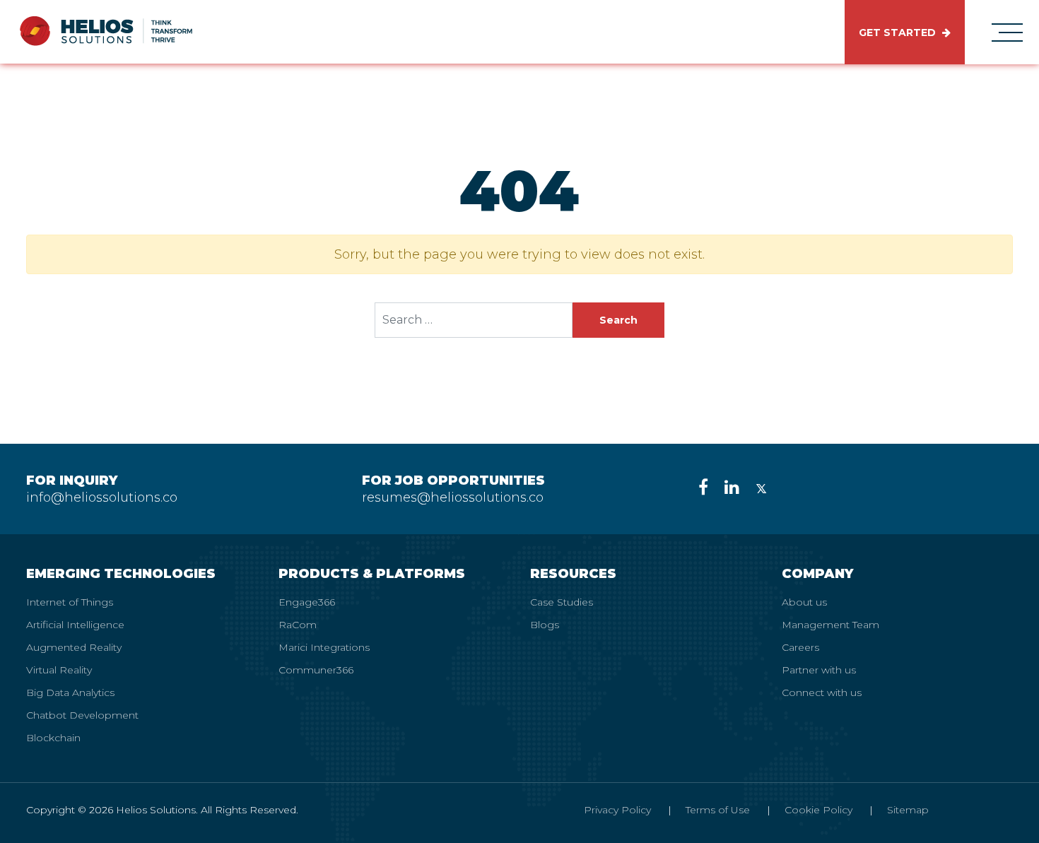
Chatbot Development (82, 715)
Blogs (544, 624)
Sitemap (908, 809)
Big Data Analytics (70, 692)
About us (804, 602)
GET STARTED (899, 32)
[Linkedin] (731, 486)
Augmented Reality (74, 647)
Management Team (830, 624)
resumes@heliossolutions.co (453, 497)
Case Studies (561, 602)
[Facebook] (703, 486)
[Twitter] (761, 486)
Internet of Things (69, 602)
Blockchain (53, 737)
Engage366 (306, 602)
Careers (800, 647)
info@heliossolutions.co (101, 497)
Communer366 (315, 670)
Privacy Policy (617, 809)
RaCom (297, 624)
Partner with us (819, 670)
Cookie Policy (818, 809)
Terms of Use (718, 809)
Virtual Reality (59, 670)
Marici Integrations (324, 647)
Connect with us (822, 692)
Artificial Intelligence (75, 624)
